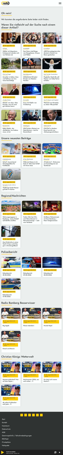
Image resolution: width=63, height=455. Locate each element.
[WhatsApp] (21, 415)
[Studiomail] (37, 415)
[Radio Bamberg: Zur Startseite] (29, 3)
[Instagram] (29, 415)
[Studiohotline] (41, 415)
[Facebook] (25, 415)
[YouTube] (33, 415)
